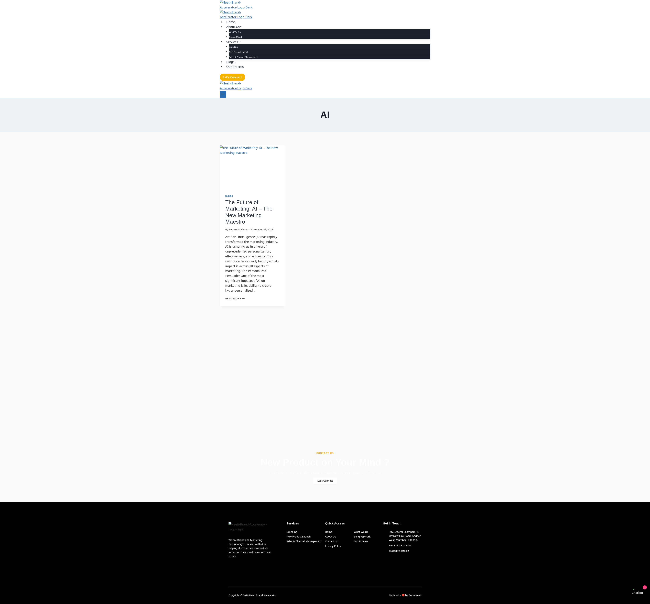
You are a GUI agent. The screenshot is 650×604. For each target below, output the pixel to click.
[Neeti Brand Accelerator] (325, 9)
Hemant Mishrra (238, 229)
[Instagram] (245, 566)
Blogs (230, 62)
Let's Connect (232, 77)
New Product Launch (238, 52)
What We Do (235, 32)
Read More (235, 298)
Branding (233, 47)
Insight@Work (235, 37)
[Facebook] (230, 566)
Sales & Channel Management (243, 57)
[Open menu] (223, 94)
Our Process (235, 66)
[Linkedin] (237, 566)
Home (230, 22)
